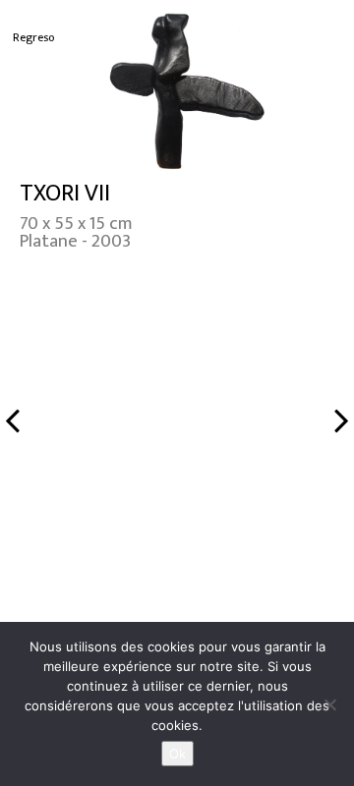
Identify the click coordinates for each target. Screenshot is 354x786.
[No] (329, 704)
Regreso (33, 37)
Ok (177, 753)
